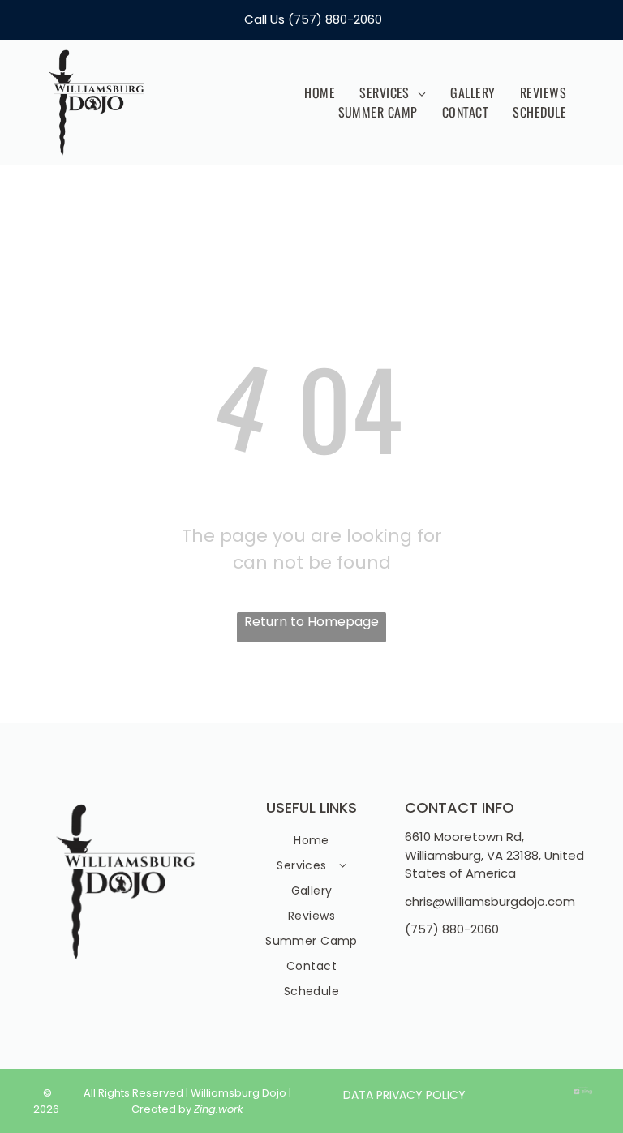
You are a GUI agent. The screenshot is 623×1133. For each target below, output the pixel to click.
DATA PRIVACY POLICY (404, 1095)
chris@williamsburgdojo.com (490, 901)
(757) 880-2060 (335, 19)
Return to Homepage (311, 621)
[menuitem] (319, 92)
